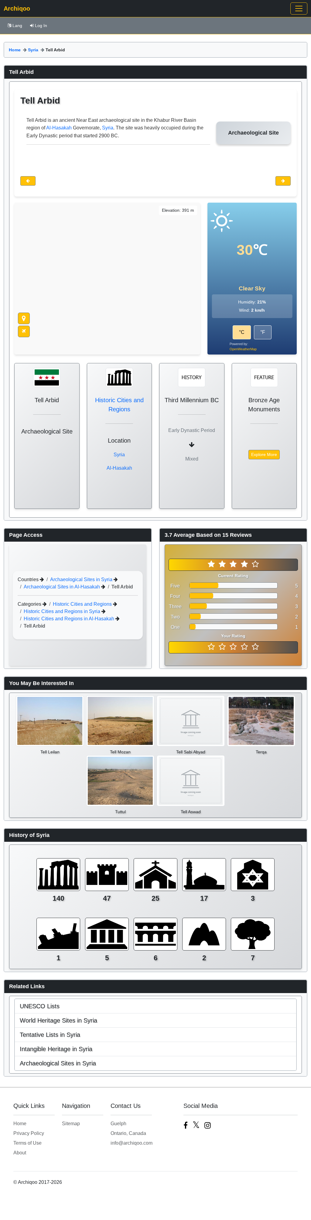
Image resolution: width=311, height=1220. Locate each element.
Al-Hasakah (59, 127)
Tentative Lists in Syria (50, 1034)
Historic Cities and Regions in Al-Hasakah (69, 618)
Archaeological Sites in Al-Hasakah (62, 586)
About (19, 1152)
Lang (17, 25)
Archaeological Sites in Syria (82, 579)
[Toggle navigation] (298, 8)
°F (262, 332)
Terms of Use (27, 1143)
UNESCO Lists (40, 1006)
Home (15, 49)
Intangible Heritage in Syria (56, 1049)
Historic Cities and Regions (83, 604)
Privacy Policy (28, 1133)
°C (241, 332)
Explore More (264, 454)
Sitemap (71, 1123)
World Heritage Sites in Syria (58, 1020)
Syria (33, 49)
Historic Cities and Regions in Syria (62, 611)
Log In (41, 25)
